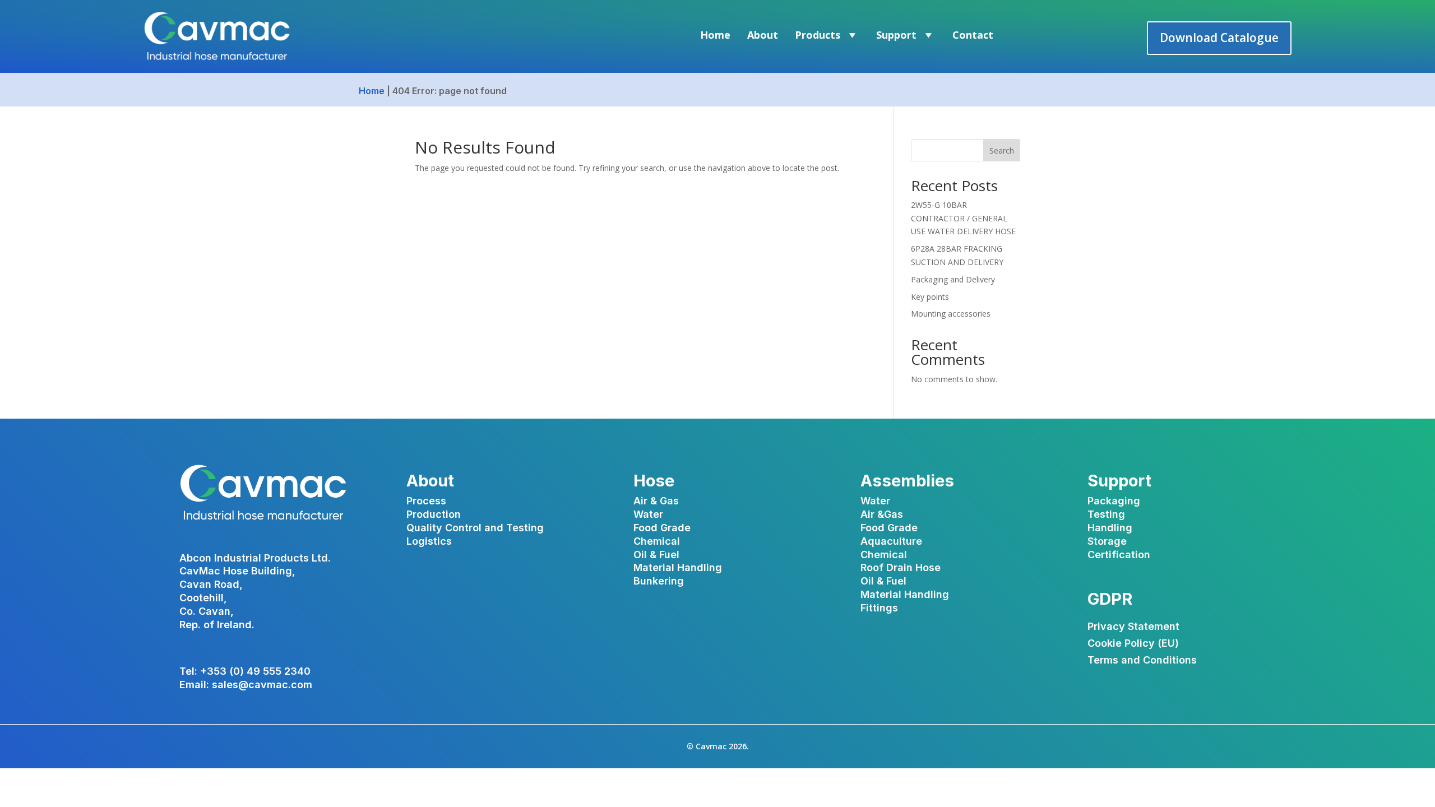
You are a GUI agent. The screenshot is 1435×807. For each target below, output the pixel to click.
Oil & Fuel (656, 554)
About (762, 34)
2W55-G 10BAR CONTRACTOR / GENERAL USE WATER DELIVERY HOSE (963, 218)
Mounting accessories (950, 313)
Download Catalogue (1219, 37)
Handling (1109, 528)
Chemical (656, 541)
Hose (653, 480)
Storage (1107, 541)
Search (1001, 150)
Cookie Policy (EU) (1133, 644)
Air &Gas (881, 514)
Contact (972, 34)
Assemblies (907, 480)
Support (896, 34)
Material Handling (677, 567)
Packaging (1113, 501)
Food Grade (662, 528)
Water (648, 514)
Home (715, 34)
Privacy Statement (1133, 627)
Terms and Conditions (1142, 661)
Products (817, 34)
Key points (930, 296)
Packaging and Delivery (953, 279)
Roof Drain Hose (900, 567)
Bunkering (658, 581)
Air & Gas (656, 501)
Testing (1106, 514)
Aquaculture (891, 541)
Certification (1118, 554)
